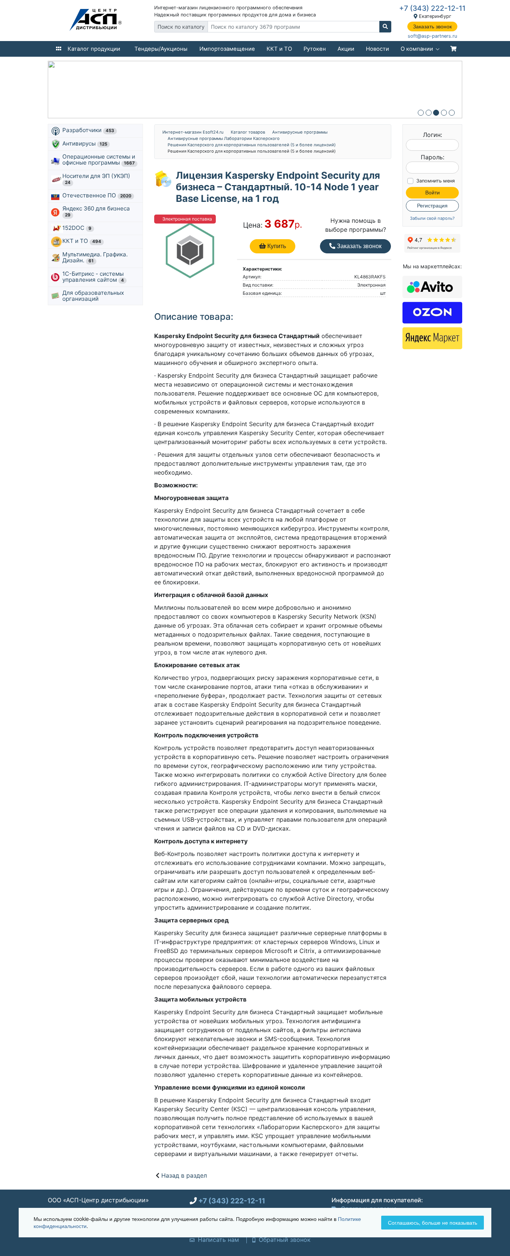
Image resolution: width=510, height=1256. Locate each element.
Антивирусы (84, 143)
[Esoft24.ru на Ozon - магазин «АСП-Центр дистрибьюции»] (432, 312)
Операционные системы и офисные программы (98, 159)
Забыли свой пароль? (432, 218)
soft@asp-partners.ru (432, 36)
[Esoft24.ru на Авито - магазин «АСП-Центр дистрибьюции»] (432, 286)
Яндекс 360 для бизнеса (96, 211)
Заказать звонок (432, 26)
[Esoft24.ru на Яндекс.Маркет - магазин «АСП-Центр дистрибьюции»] (432, 337)
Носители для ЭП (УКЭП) (97, 178)
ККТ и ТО (279, 49)
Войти (432, 193)
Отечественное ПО (96, 195)
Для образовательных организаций (93, 295)
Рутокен (315, 49)
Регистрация (432, 206)
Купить (276, 246)
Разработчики (88, 130)
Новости (377, 49)
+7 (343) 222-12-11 (432, 8)
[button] (421, 113)
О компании (417, 49)
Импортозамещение (227, 49)
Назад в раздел (184, 1175)
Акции (346, 49)
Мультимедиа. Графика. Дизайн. (95, 257)
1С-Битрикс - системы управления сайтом (93, 276)
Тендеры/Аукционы (160, 49)
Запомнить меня (435, 181)
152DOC (76, 227)
